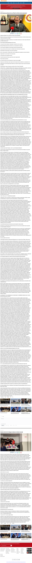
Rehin (10, 523)
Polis (7, 523)
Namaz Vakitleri (13, 549)
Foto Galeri (22, 548)
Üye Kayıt (1, 555)
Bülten (14, 2)
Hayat (21, 2)
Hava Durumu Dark (2, 548)
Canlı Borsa (12, 548)
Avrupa (11, 2)
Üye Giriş (1, 554)
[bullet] (11, 425)
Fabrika (2, 523)
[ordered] (10, 425)
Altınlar (17, 548)
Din (16, 2)
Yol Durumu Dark (2, 549)
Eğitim (18, 2)
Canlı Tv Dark (7, 548)
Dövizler (18, 549)
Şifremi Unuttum (2, 556)
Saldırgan (13, 523)
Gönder (3, 425)
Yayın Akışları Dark (8, 549)
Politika (23, 2)
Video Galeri (22, 549)
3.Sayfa (8, 2)
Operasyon (5, 523)
